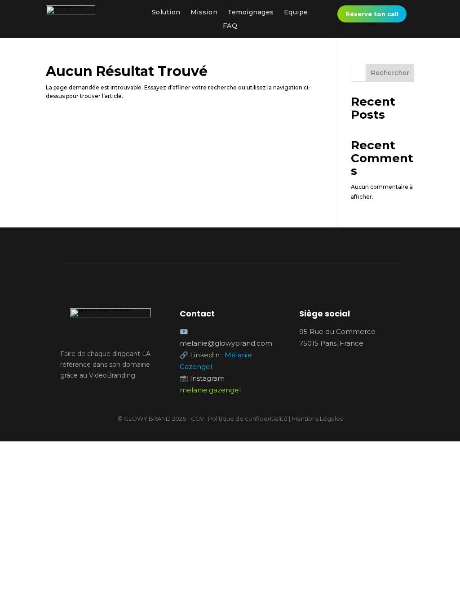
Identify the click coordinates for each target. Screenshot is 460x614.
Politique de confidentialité (248, 418)
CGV (197, 418)
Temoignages (250, 12)
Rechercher (390, 73)
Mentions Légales (317, 418)
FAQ (230, 26)
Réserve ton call (371, 14)
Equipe (296, 12)
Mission (204, 12)
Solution (166, 12)
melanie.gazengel (210, 390)
